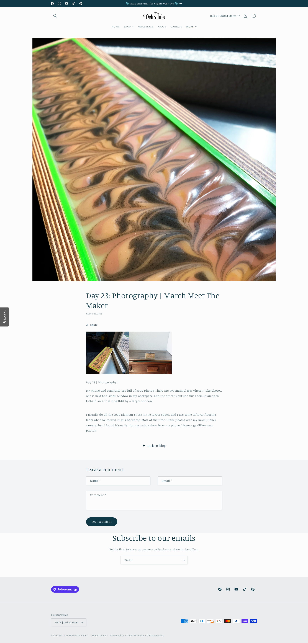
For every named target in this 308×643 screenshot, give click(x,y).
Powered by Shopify (79, 635)
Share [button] (93, 324)
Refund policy (99, 635)
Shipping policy (155, 635)
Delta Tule (63, 635)
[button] (55, 16)
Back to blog (156, 445)
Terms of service (135, 635)
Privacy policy (117, 635)
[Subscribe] (183, 560)
